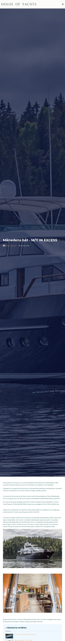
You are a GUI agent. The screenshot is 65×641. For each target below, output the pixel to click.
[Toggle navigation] (63, 4)
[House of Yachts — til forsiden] (18, 4)
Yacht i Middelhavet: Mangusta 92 (25, 634)
